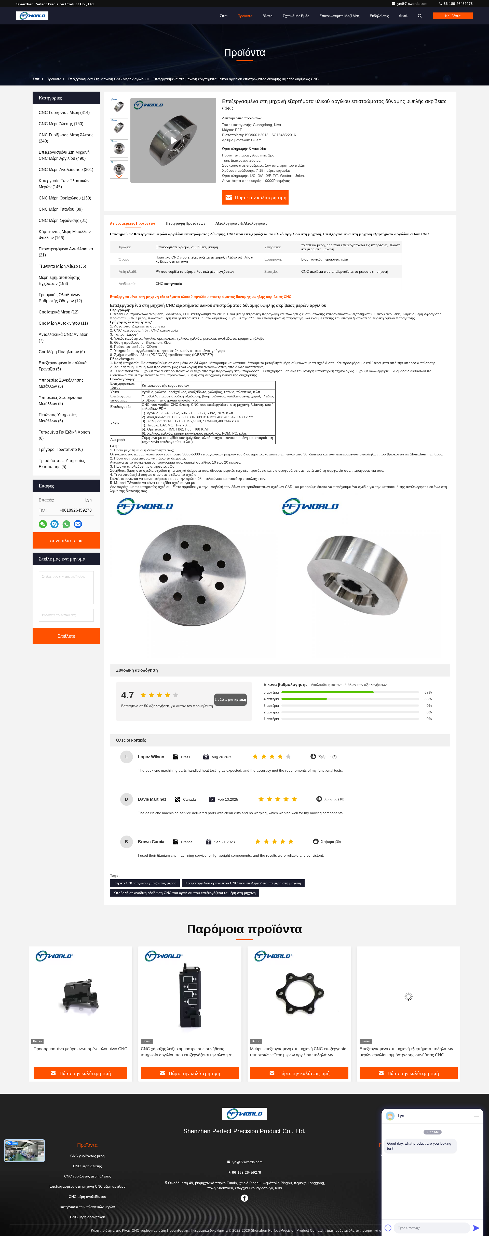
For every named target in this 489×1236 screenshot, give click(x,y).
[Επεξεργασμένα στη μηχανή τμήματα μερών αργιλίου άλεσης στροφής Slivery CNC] (409, 996)
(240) (66, 138)
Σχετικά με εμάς (296, 16)
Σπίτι (223, 16)
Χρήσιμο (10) (334, 799)
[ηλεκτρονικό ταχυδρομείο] (78, 524)
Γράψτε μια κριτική (230, 699)
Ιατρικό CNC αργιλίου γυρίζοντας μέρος (145, 883)
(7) (63, 337)
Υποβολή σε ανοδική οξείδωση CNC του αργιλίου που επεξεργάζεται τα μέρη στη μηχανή (185, 893)
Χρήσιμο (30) (331, 842)
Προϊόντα (245, 16)
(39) (61, 209)
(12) (60, 298)
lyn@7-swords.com (412, 4)
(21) (66, 252)
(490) (64, 155)
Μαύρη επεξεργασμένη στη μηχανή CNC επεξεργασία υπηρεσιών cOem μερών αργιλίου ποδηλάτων (189, 1052)
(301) (66, 169)
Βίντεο (268, 16)
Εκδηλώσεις (379, 16)
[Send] (476, 1227)
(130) (65, 198)
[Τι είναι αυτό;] (66, 524)
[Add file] (388, 1227)
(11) (63, 323)
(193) (59, 280)
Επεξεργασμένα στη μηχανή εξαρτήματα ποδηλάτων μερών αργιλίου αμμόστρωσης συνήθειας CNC (297, 1052)
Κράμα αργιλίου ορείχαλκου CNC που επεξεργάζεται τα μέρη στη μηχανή (243, 883)
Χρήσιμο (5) (327, 757)
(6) (62, 352)
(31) (63, 220)
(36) (62, 266)
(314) (64, 112)
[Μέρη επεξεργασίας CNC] (173, 140)
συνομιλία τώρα (66, 540)
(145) (64, 184)
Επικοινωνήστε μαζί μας (339, 16)
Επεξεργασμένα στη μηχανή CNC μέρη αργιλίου (107, 79)
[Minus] (476, 1116)
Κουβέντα (452, 16)
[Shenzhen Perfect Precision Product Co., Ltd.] (32, 16)
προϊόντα (54, 79)
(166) (65, 234)
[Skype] (54, 524)
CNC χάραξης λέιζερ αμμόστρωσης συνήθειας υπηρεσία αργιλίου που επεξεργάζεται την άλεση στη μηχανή (78, 1052)
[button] (119, 176)
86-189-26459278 (458, 4)
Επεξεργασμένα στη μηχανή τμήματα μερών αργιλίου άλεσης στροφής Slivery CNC (407, 1052)
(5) (63, 366)
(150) (61, 124)
